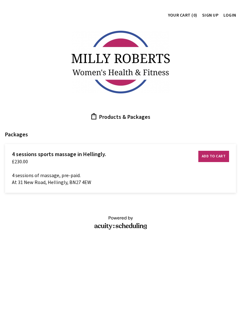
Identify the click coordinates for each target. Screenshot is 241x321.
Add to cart (214, 156)
